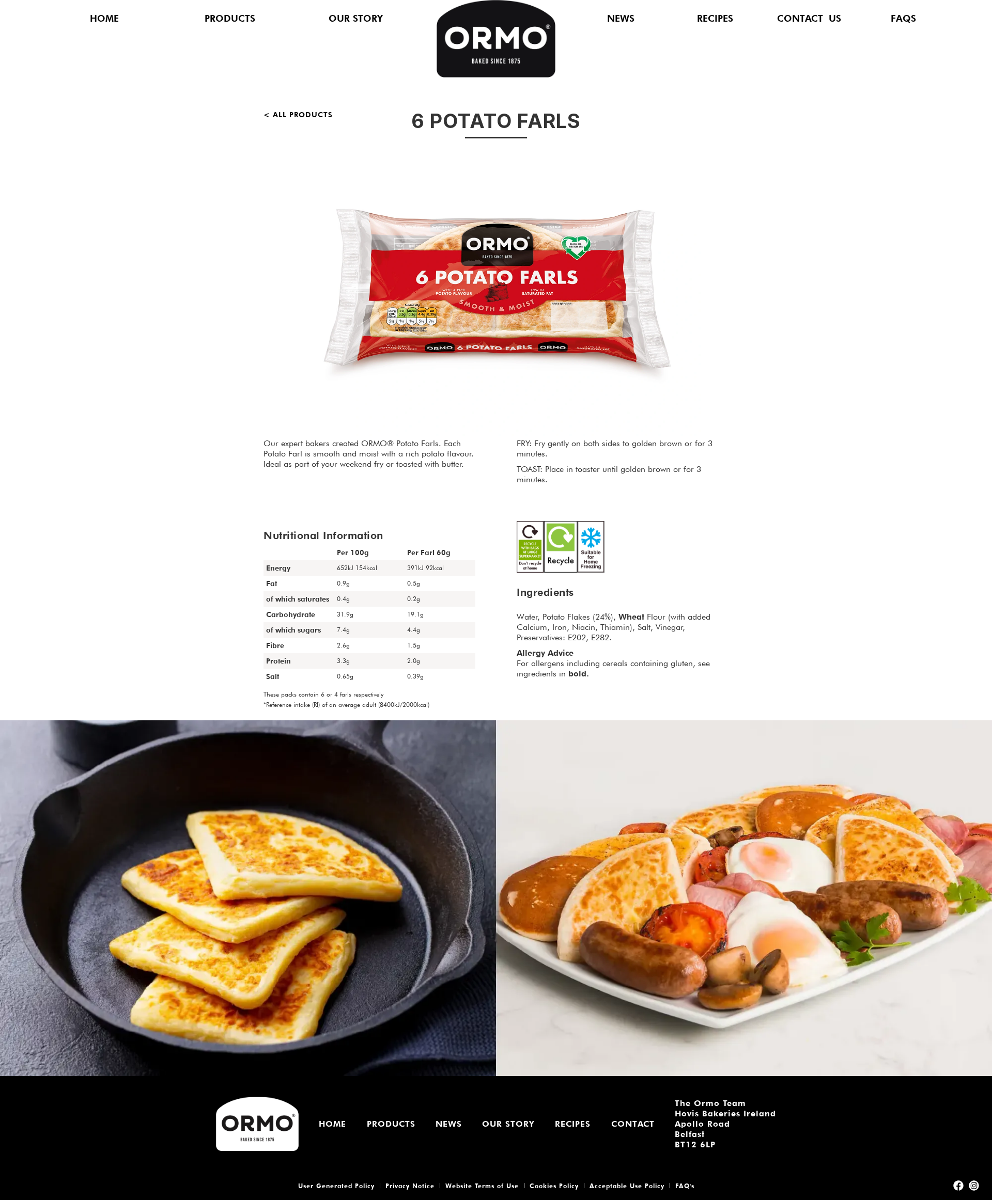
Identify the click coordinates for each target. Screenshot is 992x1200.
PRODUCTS (230, 18)
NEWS (620, 18)
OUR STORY (356, 18)
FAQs (903, 18)
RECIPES (715, 18)
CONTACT (633, 1124)
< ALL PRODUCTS (298, 114)
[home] (496, 40)
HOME (104, 18)
